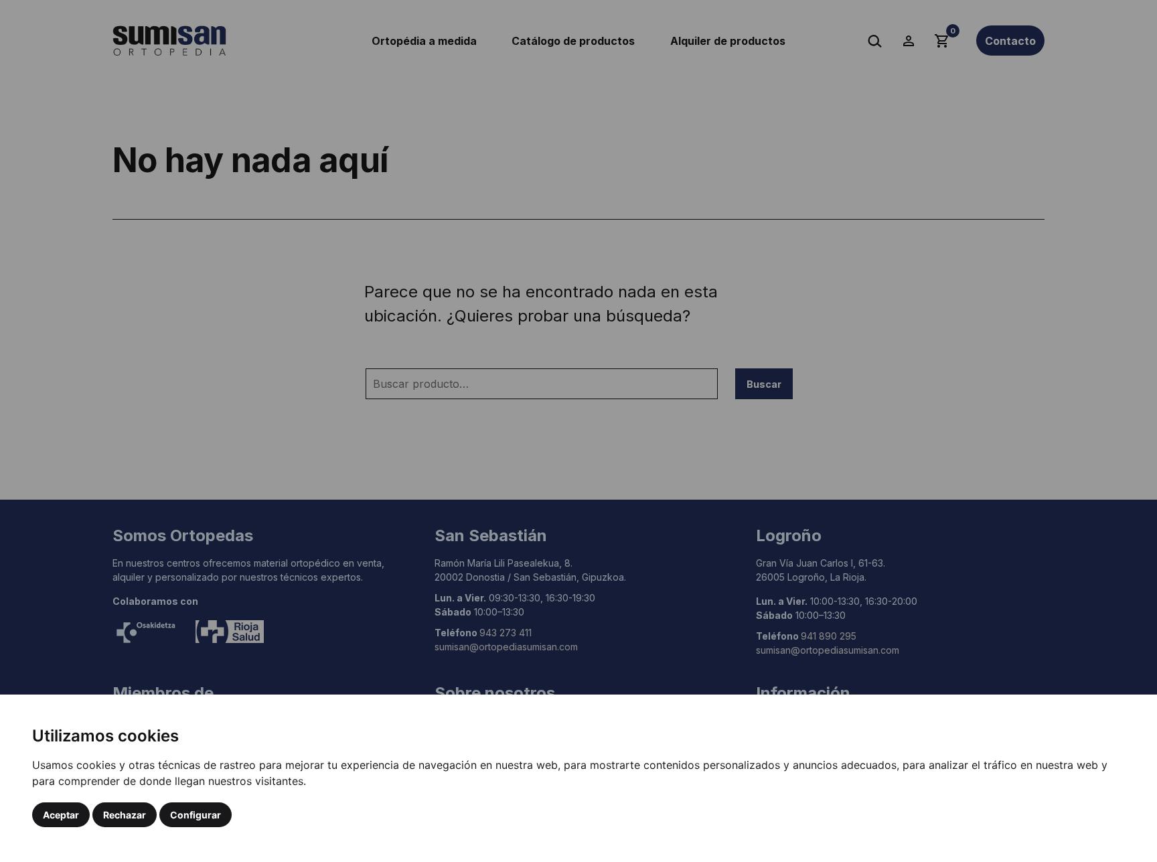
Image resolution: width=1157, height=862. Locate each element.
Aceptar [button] (61, 814)
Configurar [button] (195, 814)
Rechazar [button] (124, 814)
